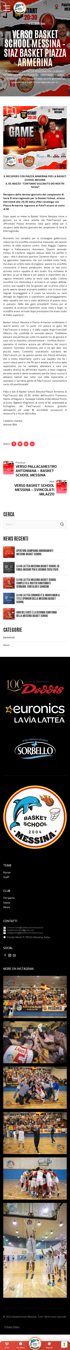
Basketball (9, 637)
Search (62, 524)
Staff (6, 877)
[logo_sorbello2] (35, 749)
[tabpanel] (35, 137)
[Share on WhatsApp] (32, 444)
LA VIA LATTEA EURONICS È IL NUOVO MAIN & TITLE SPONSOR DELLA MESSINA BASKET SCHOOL (38, 598)
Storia (6, 902)
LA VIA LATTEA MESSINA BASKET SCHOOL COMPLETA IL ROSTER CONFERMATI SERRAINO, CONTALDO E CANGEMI (36, 583)
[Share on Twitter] (20, 444)
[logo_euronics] (35, 713)
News (6, 645)
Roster (7, 872)
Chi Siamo (9, 898)
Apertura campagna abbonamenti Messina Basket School (34, 552)
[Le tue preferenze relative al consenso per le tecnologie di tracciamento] (64, 1344)
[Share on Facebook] (13, 444)
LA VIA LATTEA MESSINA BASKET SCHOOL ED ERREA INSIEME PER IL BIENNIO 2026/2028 (37, 567)
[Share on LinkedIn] (26, 444)
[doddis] (35, 687)
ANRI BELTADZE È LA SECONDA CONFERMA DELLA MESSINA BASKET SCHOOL (36, 613)
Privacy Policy (12, 1327)
